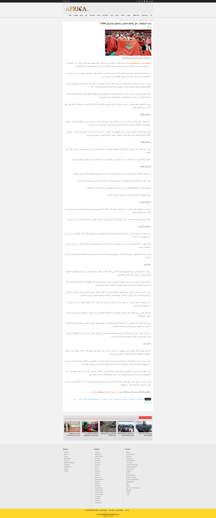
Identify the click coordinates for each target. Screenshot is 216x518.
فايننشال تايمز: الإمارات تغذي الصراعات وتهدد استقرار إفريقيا (91, 434)
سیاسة (128, 15)
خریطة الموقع (103, 510)
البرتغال (80, 399)
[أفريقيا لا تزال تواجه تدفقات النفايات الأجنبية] (144, 426)
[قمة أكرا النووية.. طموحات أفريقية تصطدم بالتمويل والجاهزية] (126, 426)
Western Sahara (69, 462)
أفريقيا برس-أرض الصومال (120, 399)
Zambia (97, 500)
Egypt (66, 454)
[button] (151, 15)
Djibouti (128, 471)
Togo (127, 494)
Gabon (128, 473)
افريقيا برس (104, 399)
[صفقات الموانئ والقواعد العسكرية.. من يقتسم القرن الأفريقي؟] (72, 426)
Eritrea (97, 458)
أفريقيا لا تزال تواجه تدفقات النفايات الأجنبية (145, 434)
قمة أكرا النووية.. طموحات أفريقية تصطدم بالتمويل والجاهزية (126, 434)
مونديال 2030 (147, 402)
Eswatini (97, 460)
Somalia (66, 465)
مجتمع (117, 15)
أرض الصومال (136, 15)
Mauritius (98, 477)
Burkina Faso (130, 454)
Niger (128, 486)
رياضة (98, 15)
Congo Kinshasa (131, 467)
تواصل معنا (111, 510)
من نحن (127, 510)
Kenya (97, 469)
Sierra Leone (99, 490)
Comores (129, 462)
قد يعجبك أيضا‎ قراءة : (145, 417)
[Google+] (139, 1)
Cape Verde (99, 456)
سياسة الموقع (119, 510)
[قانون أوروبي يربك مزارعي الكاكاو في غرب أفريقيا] (108, 426)
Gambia (97, 465)
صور (86, 15)
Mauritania (67, 458)
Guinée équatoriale (132, 479)
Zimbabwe (98, 502)
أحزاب (111, 15)
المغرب (75, 399)
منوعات (76, 15)
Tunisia (66, 471)
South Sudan (99, 494)
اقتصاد (122, 15)
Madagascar (130, 481)
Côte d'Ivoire (130, 469)
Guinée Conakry (131, 477)
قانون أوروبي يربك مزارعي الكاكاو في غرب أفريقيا (108, 434)
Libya (66, 456)
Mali (127, 484)
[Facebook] (137, 1)
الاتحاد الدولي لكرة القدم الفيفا (91, 399)
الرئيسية (151, 20)
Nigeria (97, 484)
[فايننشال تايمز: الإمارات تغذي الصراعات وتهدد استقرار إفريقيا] (90, 426)
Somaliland (67, 467)
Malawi (97, 475)
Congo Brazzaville (132, 465)
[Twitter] (144, 1)
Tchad (128, 492)
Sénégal (128, 490)
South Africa (99, 492)
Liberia (97, 473)
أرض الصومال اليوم (113, 392)
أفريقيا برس (94, 392)
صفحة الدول (145, 15)
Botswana (98, 454)
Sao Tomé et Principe (133, 488)
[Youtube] (147, 1)
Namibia (97, 481)
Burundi (128, 456)
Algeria (66, 452)
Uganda (97, 498)
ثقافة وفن (105, 15)
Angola (97, 452)
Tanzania (98, 496)
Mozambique (99, 479)
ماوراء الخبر (92, 15)
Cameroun (129, 458)
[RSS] (142, 1)
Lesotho (97, 471)
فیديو (81, 15)
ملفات (69, 15)
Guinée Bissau (130, 475)
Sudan (66, 469)
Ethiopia (97, 462)
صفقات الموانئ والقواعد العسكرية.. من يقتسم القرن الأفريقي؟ (73, 435)
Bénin (128, 452)
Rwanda (97, 486)
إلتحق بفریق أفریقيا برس (91, 510)
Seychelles (98, 488)
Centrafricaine (130, 460)
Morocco (67, 460)
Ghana (97, 467)
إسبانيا (110, 399)
